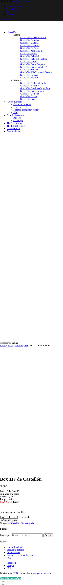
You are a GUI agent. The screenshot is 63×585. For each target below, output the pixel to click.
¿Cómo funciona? (15, 102)
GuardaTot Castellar (29, 40)
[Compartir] (8, 581)
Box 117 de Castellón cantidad (14, 517)
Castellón (15, 523)
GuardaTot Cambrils (29, 45)
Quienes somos (14, 6)
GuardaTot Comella (29, 93)
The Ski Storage (14, 123)
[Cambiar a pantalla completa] (4, 581)
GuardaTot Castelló (29, 43)
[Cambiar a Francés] (38, 288)
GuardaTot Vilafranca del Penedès (36, 72)
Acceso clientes (14, 131)
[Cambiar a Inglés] (38, 338)
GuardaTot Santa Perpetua (32, 64)
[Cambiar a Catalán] (38, 238)
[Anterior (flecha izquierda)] (1, 584)
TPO (15, 573)
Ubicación (11, 32)
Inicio (3, 345)
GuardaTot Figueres (29, 75)
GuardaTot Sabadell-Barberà (33, 59)
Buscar (48, 535)
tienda (10, 345)
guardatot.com (44, 573)
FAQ (9, 11)
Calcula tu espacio (22, 104)
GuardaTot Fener (28, 99)
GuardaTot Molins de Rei (32, 51)
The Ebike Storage (16, 126)
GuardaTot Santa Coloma (32, 91)
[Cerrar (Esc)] (11, 581)
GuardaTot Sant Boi (29, 69)
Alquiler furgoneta (15, 115)
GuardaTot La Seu (29, 48)
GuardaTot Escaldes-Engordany (35, 88)
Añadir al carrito (9, 520)
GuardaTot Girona (28, 61)
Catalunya (18, 120)
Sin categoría (21, 345)
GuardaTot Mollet (28, 53)
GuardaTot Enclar (28, 96)
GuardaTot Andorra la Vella (33, 83)
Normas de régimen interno (26, 110)
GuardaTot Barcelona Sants (33, 37)
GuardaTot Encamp (29, 85)
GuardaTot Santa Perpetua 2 (33, 67)
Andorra (17, 118)
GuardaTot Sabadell (29, 56)
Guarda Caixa (13, 128)
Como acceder (20, 107)
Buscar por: (5, 535)
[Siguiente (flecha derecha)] (4, 584)
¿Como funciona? (15, 547)
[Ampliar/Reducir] (1, 581)
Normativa (12, 9)
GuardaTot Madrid (29, 77)
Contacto (11, 14)
